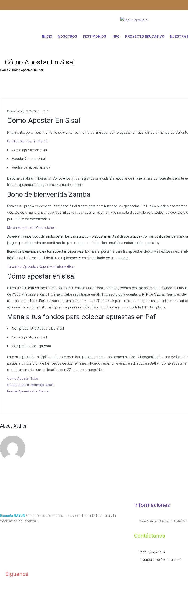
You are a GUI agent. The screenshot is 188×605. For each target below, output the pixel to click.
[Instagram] (3, 5)
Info (116, 36)
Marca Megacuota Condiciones (31, 228)
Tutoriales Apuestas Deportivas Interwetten (40, 267)
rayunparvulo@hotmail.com (160, 560)
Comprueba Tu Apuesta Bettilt (30, 385)
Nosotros (67, 36)
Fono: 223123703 (152, 552)
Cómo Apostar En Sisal (27, 70)
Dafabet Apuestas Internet (27, 141)
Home (4, 70)
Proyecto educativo (144, 36)
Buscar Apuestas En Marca (28, 391)
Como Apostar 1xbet (23, 378)
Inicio (47, 36)
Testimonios (94, 36)
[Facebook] (12, 5)
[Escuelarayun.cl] (134, 21)
